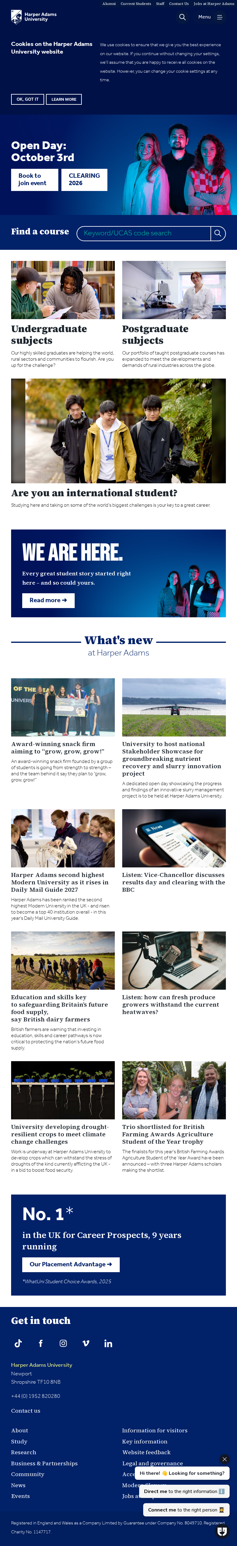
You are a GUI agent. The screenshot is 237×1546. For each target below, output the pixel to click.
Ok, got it (28, 99)
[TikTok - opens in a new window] (18, 1343)
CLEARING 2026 (84, 180)
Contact (179, 3)
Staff (160, 3)
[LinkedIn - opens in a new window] (108, 1343)
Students (136, 3)
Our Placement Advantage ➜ (71, 1264)
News (18, 1485)
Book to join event (33, 180)
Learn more (64, 99)
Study (19, 1441)
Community (27, 1474)
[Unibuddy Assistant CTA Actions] (181, 1485)
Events (20, 1496)
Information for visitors (155, 1430)
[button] (182, 17)
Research (23, 1452)
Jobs (214, 3)
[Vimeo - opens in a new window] (86, 1343)
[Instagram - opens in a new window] (63, 1343)
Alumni (109, 3)
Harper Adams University (41, 1365)
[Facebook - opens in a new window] (41, 1343)
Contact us (25, 1410)
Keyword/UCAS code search (128, 233)
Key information (145, 1441)
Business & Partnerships (44, 1463)
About (19, 1430)
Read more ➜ (48, 600)
